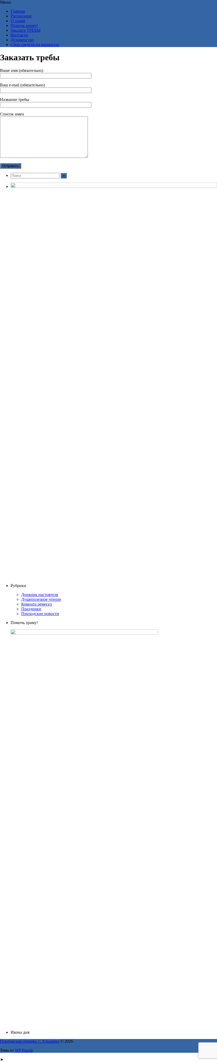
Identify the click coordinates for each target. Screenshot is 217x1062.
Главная (18, 11)
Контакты (19, 35)
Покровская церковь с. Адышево (29, 1041)
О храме (18, 21)
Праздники (31, 609)
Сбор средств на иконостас (35, 44)
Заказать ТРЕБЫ (25, 30)
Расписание (21, 16)
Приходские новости (40, 613)
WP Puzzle (24, 1050)
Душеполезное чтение (41, 599)
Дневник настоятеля (39, 594)
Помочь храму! (24, 25)
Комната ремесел (36, 604)
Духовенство (22, 40)
